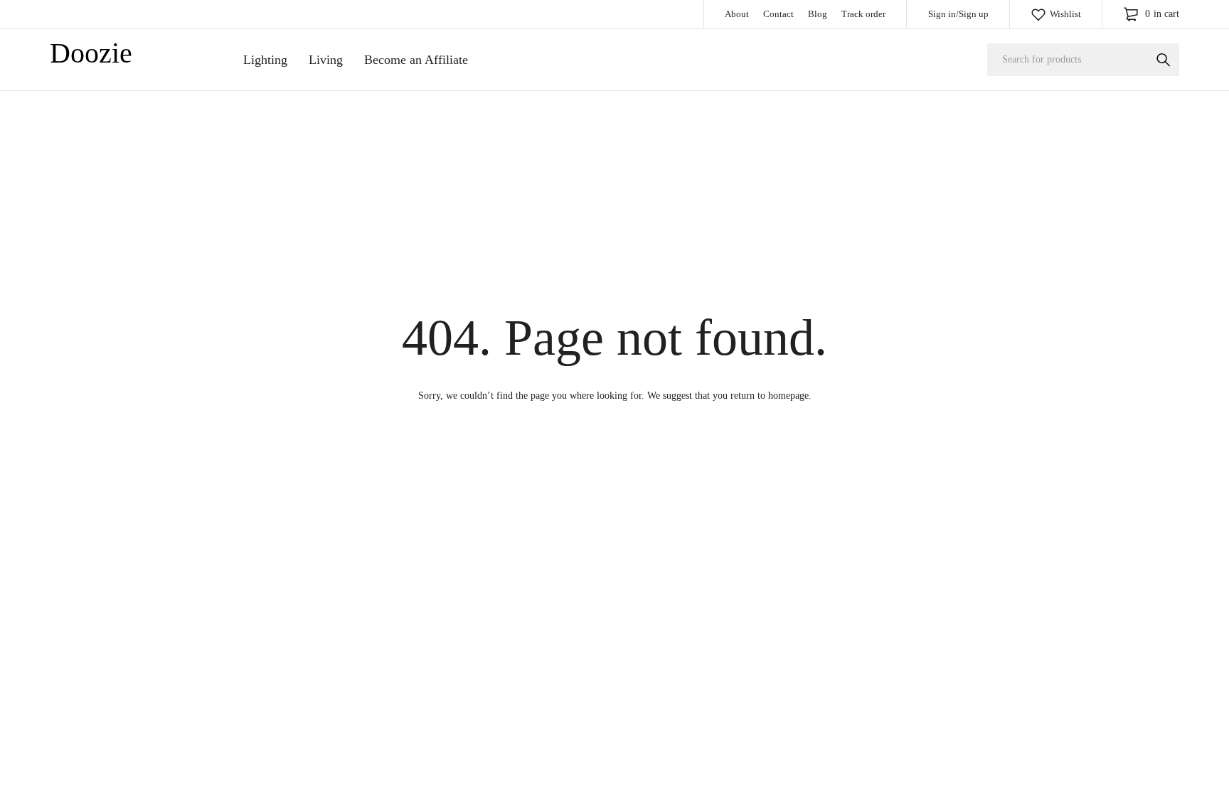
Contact (778, 14)
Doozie (91, 53)
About (737, 14)
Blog (817, 14)
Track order (863, 14)
